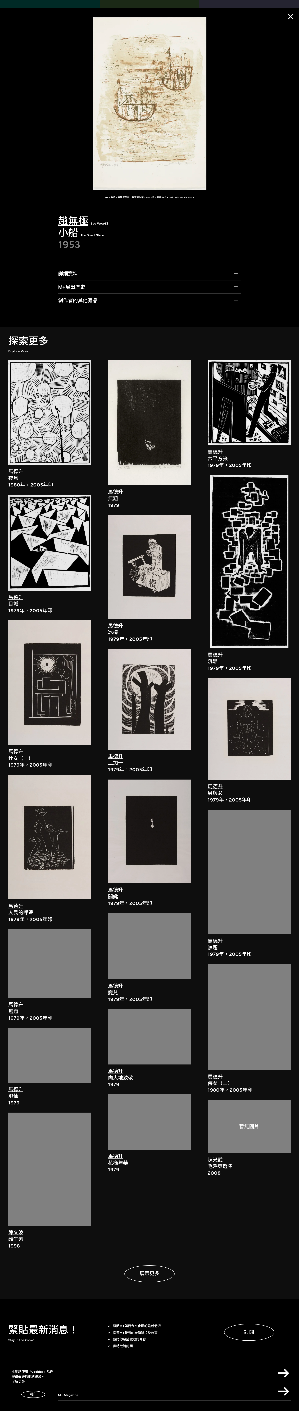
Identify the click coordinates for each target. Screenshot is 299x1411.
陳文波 (15, 1232)
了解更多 (18, 1381)
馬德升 (15, 471)
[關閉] (291, 16)
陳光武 (215, 1160)
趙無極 (73, 221)
